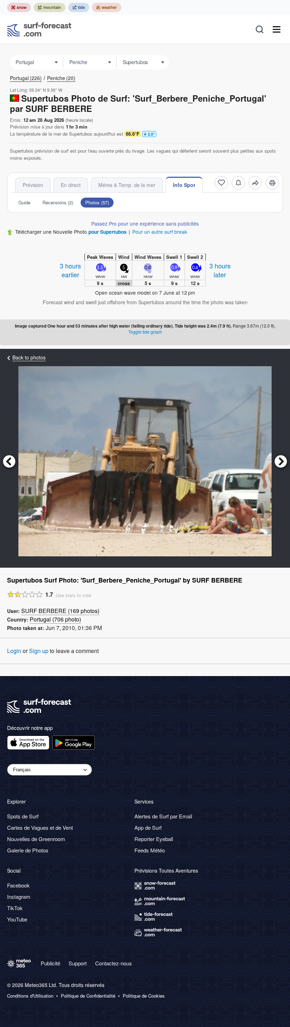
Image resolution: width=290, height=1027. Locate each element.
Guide (24, 202)
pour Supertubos (107, 231)
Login (14, 651)
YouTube (17, 919)
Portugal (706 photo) (55, 619)
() (60, 611)
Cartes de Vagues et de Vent (40, 827)
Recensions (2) (57, 202)
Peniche (61, 77)
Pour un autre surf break (159, 231)
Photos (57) (97, 202)
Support (78, 963)
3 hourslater (220, 270)
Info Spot (184, 184)
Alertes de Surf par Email (163, 816)
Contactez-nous (113, 963)
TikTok (15, 908)
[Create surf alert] (238, 182)
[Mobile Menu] (276, 29)
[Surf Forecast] (39, 29)
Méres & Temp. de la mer (126, 184)
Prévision (33, 184)
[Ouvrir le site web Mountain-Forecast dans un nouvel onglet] (49, 7)
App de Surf (148, 827)
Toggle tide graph (145, 332)
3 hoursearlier (70, 270)
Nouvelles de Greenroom (36, 838)
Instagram (18, 896)
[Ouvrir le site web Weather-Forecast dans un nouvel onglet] (106, 7)
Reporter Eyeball (153, 838)
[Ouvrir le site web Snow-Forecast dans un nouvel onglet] (19, 7)
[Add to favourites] (221, 182)
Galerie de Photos (27, 850)
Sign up (38, 651)
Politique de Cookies (144, 996)
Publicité (50, 963)
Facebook (18, 885)
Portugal (26, 77)
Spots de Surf (23, 816)
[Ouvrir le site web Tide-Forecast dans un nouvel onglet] (78, 7)
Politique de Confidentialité (88, 996)
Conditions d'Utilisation (30, 996)
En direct (71, 184)
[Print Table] (272, 182)
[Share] (255, 182)
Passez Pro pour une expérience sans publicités (145, 223)
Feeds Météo (149, 850)
